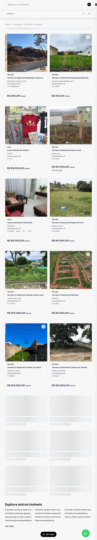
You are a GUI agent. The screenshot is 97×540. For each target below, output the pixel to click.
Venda (10, 13)
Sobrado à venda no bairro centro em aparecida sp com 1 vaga (32, 510)
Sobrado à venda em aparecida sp (20, 513)
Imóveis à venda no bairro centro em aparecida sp (57, 510)
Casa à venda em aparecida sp (18, 520)
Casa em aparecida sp (44, 520)
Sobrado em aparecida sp (76, 513)
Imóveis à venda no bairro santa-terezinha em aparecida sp (61, 517)
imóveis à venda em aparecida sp (49, 513)
